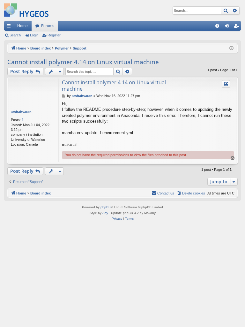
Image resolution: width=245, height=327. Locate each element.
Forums (47, 26)
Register (54, 35)
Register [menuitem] (237, 27)
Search (15, 35)
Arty (105, 213)
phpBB (105, 207)
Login (34, 35)
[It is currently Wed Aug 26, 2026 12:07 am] (231, 48)
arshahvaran (21, 112)
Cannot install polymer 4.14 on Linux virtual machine (83, 62)
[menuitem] (217, 26)
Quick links (9, 27)
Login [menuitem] (228, 27)
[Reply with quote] (226, 84)
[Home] (26, 10)
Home (22, 26)
